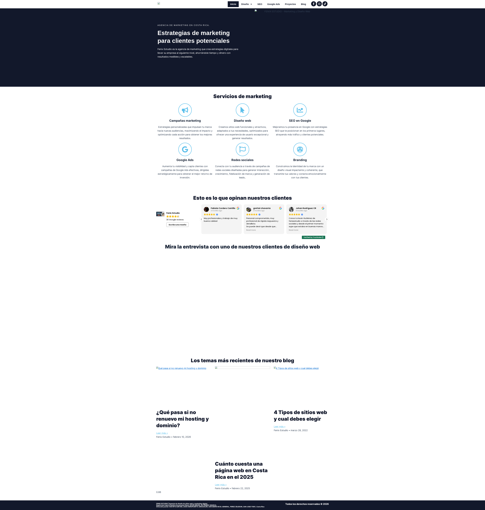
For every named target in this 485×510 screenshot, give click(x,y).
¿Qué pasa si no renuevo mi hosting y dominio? (182, 418)
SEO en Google (300, 120)
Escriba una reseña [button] (177, 224)
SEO (259, 4)
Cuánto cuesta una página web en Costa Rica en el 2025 (241, 470)
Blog (303, 4)
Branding (300, 160)
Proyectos (290, 4)
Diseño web (242, 120)
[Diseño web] (242, 110)
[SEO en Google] (300, 110)
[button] (327, 219)
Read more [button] (251, 230)
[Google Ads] (185, 149)
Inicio (233, 4)
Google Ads (273, 4)
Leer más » (162, 433)
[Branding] (300, 149)
